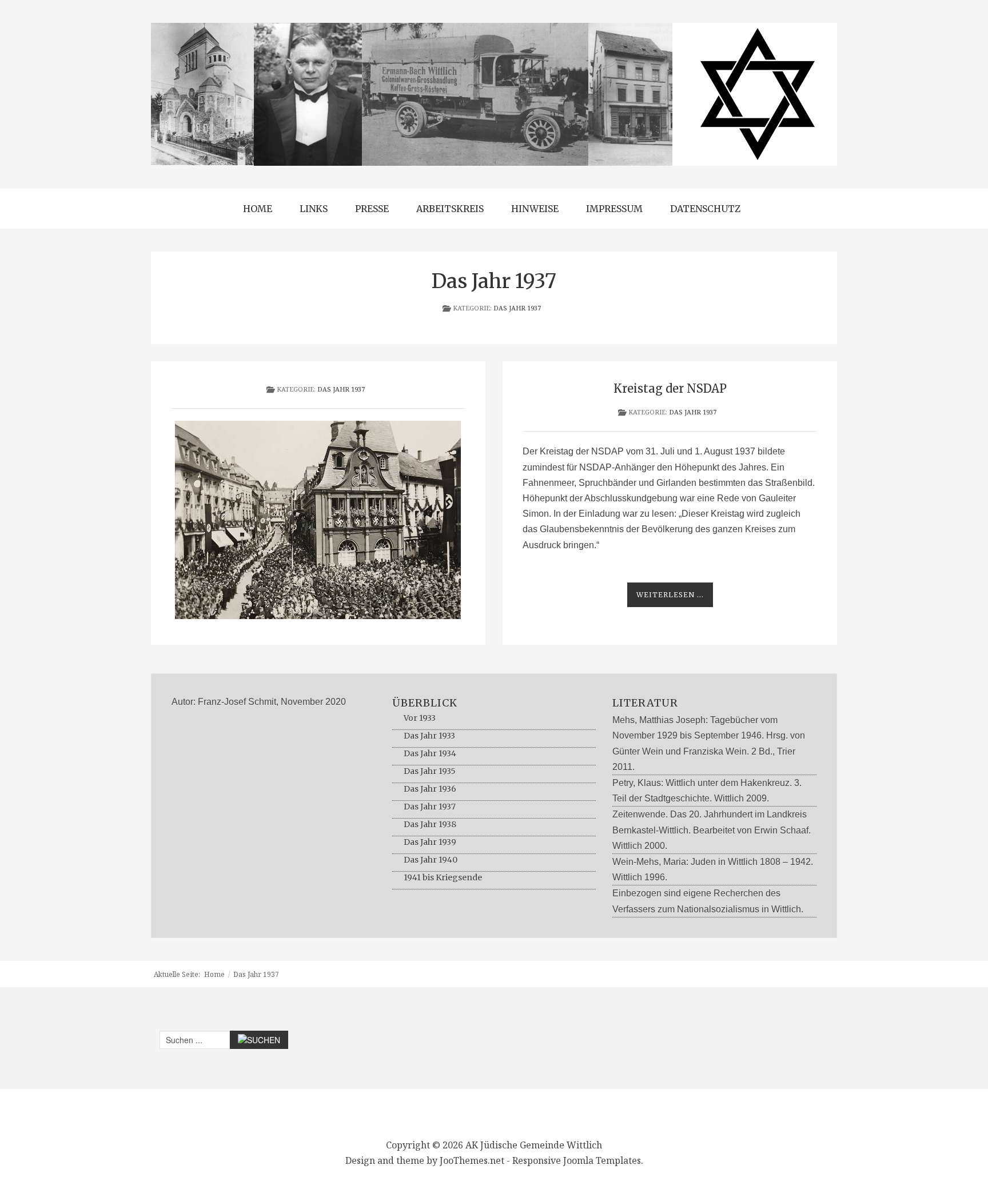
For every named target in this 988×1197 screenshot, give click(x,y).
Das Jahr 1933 (429, 736)
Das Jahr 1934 (430, 753)
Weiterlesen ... (670, 594)
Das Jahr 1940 (430, 860)
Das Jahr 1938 (430, 824)
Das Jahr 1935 (430, 771)
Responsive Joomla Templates (576, 1160)
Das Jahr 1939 (430, 842)
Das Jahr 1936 (430, 789)
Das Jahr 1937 (517, 308)
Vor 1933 (420, 718)
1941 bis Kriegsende (443, 877)
